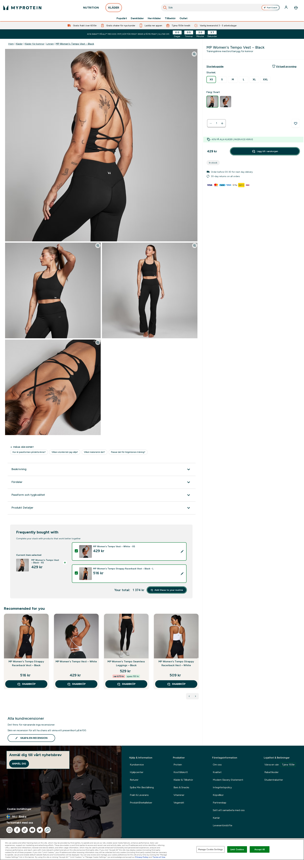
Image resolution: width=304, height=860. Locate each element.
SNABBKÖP (29, 684)
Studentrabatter (273, 779)
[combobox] (221, 7)
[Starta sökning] (165, 7)
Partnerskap (219, 802)
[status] (216, 123)
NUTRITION (91, 7)
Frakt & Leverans (139, 795)
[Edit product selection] (182, 551)
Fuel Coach (272, 7)
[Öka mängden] (222, 123)
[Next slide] (198, 658)
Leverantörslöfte (222, 825)
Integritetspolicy (222, 787)
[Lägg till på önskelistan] (296, 123)
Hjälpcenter (136, 772)
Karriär (216, 817)
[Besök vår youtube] (32, 830)
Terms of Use (158, 857)
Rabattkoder (271, 772)
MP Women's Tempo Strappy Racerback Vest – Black (26, 663)
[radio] (211, 79)
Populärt (122, 18)
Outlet (183, 18)
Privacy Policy (141, 857)
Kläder (19, 43)
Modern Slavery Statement (228, 779)
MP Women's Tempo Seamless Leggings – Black (126, 663)
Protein (178, 764)
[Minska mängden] (210, 123)
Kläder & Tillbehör (183, 779)
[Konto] (286, 7)
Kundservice (137, 764)
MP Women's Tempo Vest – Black (75, 43)
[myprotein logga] (22, 7)
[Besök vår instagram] (9, 830)
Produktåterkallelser (141, 802)
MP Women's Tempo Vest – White (76, 661)
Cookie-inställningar (19, 809)
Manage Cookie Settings (210, 849)
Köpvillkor (218, 795)
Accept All (259, 849)
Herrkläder (154, 18)
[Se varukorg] (296, 7)
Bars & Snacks (181, 787)
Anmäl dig (19, 763)
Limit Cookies (237, 849)
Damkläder (137, 18)
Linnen (50, 43)
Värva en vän (279, 764)
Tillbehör (170, 18)
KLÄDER (113, 7)
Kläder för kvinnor (34, 43)
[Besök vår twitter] (40, 830)
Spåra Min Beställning (142, 787)
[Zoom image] (194, 54)
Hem (11, 43)
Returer (134, 779)
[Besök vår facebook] (17, 830)
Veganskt (179, 802)
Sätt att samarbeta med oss (229, 810)
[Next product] (195, 696)
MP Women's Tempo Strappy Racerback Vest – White (176, 663)
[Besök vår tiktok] (25, 830)
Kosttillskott (181, 772)
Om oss (217, 764)
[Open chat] (47, 830)
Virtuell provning (286, 66)
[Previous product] (189, 696)
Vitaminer (179, 795)
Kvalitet (217, 772)
